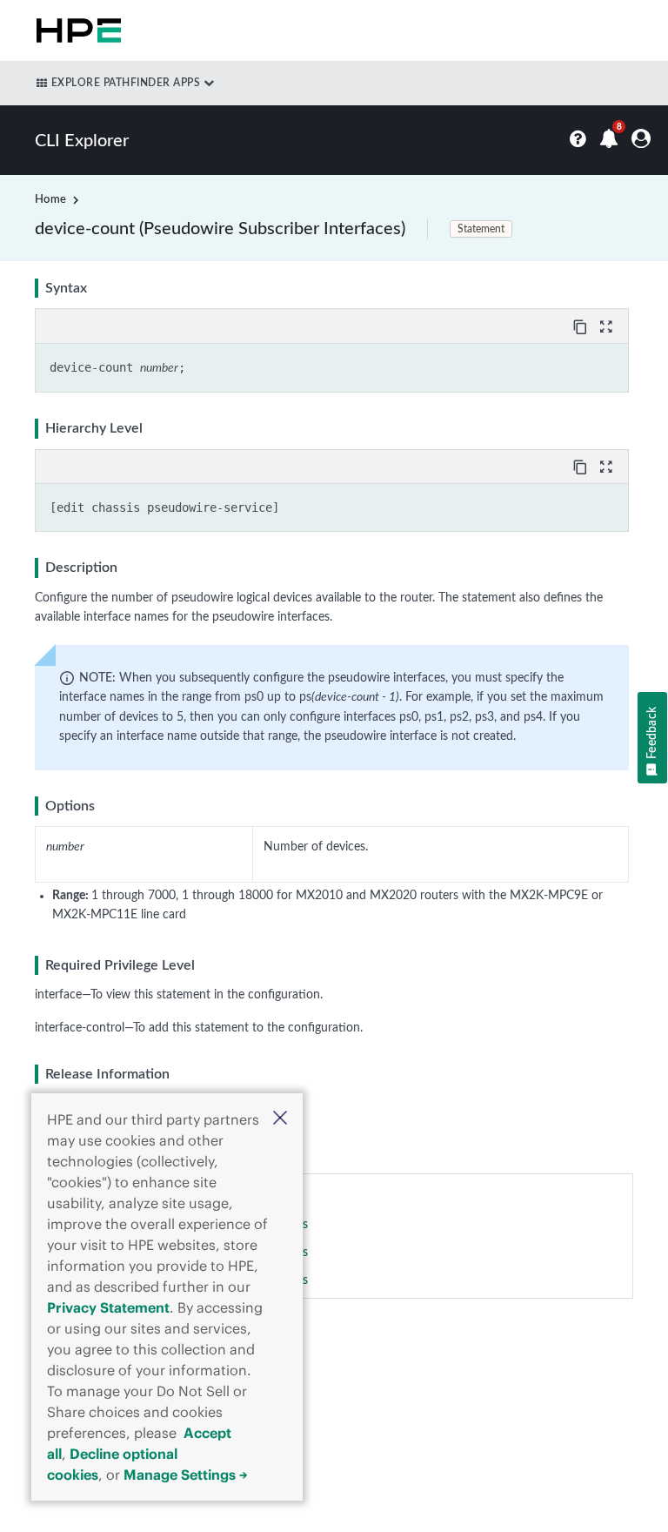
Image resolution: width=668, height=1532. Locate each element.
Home (50, 199)
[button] (280, 1120)
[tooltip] (581, 325)
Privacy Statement (108, 1307)
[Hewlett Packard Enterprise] (75, 30)
